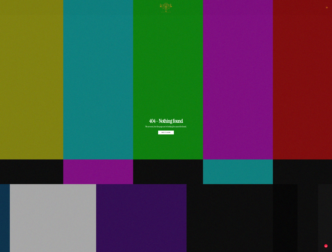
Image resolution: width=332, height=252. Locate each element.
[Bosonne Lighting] (166, 7)
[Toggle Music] (326, 246)
